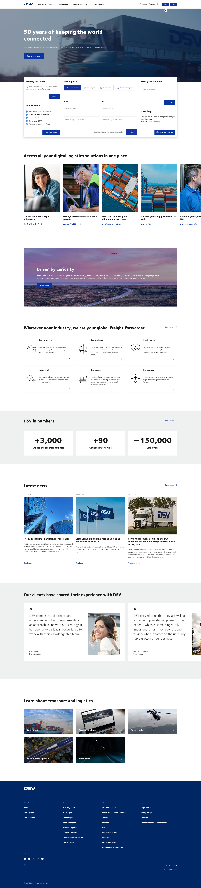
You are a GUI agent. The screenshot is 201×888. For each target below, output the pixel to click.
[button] (90, 231)
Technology (97, 340)
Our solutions (68, 842)
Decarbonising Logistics (73, 837)
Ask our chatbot (167, 132)
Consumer (96, 370)
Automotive (45, 340)
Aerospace (148, 370)
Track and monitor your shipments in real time (114, 217)
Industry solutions (70, 807)
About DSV (77, 4)
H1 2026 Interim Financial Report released (46, 538)
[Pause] (165, 10)
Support (105, 837)
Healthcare (149, 340)
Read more (44, 285)
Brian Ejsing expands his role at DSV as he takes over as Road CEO (98, 540)
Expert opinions (87, 730)
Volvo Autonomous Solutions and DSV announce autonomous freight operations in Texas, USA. (151, 541)
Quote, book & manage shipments (36, 217)
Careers (88, 4)
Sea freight (68, 817)
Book (165, 4)
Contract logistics (70, 832)
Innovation (84, 758)
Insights (52, 4)
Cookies (144, 818)
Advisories (32, 730)
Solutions (42, 4)
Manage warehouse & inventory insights (80, 217)
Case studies (137, 730)
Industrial (44, 370)
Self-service (99, 4)
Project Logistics (70, 827)
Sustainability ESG (109, 832)
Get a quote (29, 812)
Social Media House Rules (112, 847)
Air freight (67, 812)
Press (104, 827)
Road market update (38, 758)
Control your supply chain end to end (158, 217)
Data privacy (146, 812)
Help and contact (109, 807)
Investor (105, 822)
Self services (29, 817)
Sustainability (64, 4)
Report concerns (109, 842)
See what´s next (34, 56)
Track (173, 4)
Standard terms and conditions (154, 822)
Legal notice (146, 807)
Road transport (69, 822)
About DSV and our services (114, 812)
